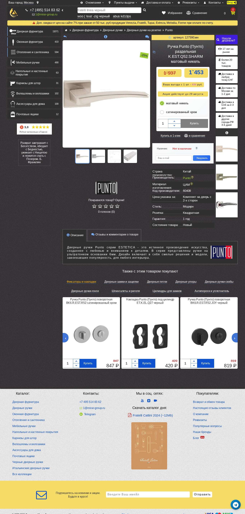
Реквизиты (200, 420)
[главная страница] (66, 30)
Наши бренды (202, 431)
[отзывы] (147, 37)
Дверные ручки (22, 408)
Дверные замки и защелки (121, 281)
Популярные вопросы (207, 426)
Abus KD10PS (122, 16)
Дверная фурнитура (30, 31)
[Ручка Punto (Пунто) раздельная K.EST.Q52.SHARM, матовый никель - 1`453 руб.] (82, 156)
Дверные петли (157, 281)
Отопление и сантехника (33, 52)
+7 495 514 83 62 (90, 401)
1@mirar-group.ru (46, 14)
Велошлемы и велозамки (32, 93)
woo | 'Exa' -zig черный (93, 16)
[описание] (106, 37)
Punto (186, 178)
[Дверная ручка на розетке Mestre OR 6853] (227, 204)
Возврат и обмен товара (209, 401)
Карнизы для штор (28, 83)
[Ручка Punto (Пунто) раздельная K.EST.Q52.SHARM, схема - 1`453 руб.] (114, 156)
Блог (196, 438)
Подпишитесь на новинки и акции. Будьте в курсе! (78, 494)
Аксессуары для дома (30, 103)
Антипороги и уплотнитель (212, 291)
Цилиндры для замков (167, 291)
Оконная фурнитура (30, 41)
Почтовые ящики (27, 114)
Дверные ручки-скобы (219, 281)
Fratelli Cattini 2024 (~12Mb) (153, 415)
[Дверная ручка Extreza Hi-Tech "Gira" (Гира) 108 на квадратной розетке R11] (227, 176)
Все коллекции (22, 474)
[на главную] (14, 13)
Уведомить (202, 158)
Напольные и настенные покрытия (32, 73)
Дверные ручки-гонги (85, 291)
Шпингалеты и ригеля (126, 291)
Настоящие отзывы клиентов (212, 408)
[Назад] (65, 36)
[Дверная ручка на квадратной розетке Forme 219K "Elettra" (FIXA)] (227, 148)
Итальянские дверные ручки (31, 468)
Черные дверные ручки (27, 462)
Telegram (90, 414)
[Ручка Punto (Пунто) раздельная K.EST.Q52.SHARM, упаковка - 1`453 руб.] (130, 156)
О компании (200, 414)
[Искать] (144, 10)
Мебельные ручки (27, 62)
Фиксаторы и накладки (81, 281)
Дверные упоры (185, 281)
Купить (194, 123)
